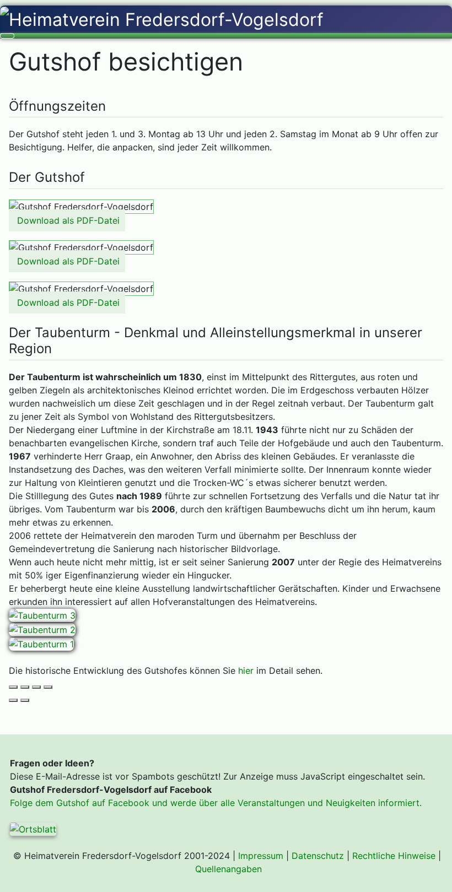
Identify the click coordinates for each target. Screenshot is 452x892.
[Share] (24, 687)
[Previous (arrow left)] (13, 700)
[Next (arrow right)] (24, 700)
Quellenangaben (228, 868)
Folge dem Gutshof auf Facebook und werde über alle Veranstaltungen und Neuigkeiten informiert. (216, 802)
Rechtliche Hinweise (393, 855)
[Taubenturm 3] (42, 614)
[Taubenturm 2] (42, 628)
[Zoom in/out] (48, 687)
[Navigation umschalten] (7, 36)
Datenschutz (318, 855)
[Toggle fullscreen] (36, 687)
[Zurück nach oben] (438, 875)
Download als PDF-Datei (68, 220)
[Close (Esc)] (13, 687)
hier (246, 670)
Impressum (260, 855)
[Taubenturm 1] (41, 642)
